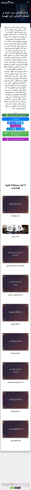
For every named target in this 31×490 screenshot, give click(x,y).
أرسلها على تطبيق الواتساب (17, 115)
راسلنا (21, 485)
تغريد (19, 123)
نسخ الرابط (14, 126)
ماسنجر (19, 129)
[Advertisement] (15, 160)
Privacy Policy (26, 484)
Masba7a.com (18, 484)
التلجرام (10, 129)
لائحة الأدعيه (5, 485)
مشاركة (14, 119)
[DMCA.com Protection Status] (15, 487)
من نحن (25, 485)
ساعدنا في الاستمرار (14, 485)
